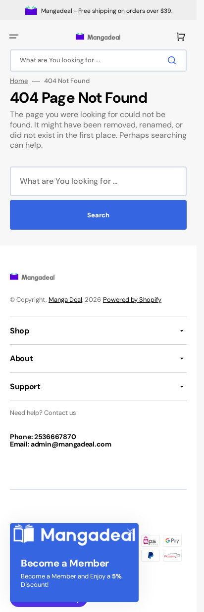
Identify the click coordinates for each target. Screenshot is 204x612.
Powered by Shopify (132, 299)
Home (19, 81)
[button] (14, 36)
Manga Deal (65, 299)
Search (98, 215)
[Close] (130, 531)
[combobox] (98, 60)
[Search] (174, 60)
